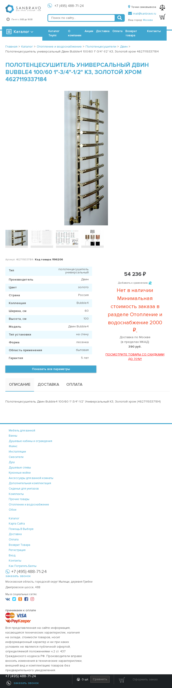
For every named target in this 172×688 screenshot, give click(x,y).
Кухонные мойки (20, 473)
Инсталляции (17, 451)
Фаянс (13, 446)
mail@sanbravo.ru (144, 13)
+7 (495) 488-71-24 (69, 6)
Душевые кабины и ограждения (30, 441)
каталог (14, 518)
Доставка (103, 31)
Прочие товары (19, 499)
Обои (12, 510)
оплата (14, 539)
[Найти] (119, 18)
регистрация (17, 550)
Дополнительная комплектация (30, 483)
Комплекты (16, 494)
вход (12, 555)
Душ (12, 462)
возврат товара (19, 545)
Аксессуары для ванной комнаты (31, 478)
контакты (15, 560)
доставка (15, 534)
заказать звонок (18, 576)
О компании (74, 33)
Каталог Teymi (54, 33)
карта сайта (17, 523)
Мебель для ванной (22, 430)
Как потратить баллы (23, 566)
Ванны (13, 436)
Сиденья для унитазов (24, 488)
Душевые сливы (20, 467)
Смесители (16, 457)
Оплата (117, 31)
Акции (89, 31)
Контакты (154, 31)
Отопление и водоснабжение (29, 504)
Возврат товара (131, 33)
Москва (148, 20)
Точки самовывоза (143, 7)
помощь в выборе (21, 529)
